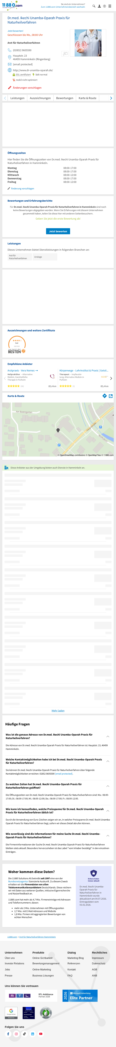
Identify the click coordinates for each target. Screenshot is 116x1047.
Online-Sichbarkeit (42, 958)
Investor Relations (14, 963)
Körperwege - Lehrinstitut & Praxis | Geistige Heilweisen (84, 370)
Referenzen (74, 963)
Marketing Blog (76, 958)
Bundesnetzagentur (18, 881)
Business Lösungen (43, 975)
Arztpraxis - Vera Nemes (21, 370)
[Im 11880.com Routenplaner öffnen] (104, 395)
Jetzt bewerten (58, 231)
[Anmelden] (100, 5)
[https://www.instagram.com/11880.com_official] (16, 1034)
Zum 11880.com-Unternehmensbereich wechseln (63, 6)
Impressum (98, 958)
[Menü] (111, 5)
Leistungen (17, 98)
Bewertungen (64, 98)
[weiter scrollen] (111, 98)
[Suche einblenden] (95, 5)
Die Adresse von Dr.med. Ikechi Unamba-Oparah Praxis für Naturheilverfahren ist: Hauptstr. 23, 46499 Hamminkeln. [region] (57, 747)
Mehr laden (58, 710)
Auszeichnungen (40, 98)
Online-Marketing (41, 969)
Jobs (7, 969)
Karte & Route (87, 98)
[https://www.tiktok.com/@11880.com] (24, 1034)
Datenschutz (98, 963)
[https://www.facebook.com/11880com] (8, 1034)
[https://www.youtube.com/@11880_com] (40, 1034)
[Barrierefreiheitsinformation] (105, 5)
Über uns (10, 958)
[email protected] (63, 773)
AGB (94, 969)
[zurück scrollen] (5, 98)
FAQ (70, 975)
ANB (94, 975)
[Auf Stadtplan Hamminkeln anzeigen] (111, 395)
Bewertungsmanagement (45, 963)
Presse (8, 975)
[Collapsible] (107, 736)
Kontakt (72, 969)
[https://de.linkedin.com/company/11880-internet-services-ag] (32, 1034)
